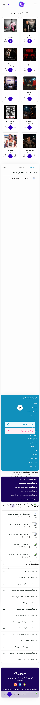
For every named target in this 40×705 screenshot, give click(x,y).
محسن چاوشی (32, 462)
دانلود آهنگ (32, 168)
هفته (12, 506)
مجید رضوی (33, 415)
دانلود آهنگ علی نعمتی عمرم (28, 483)
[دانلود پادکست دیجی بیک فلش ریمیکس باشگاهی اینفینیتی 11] (10, 83)
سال (3, 506)
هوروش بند (33, 455)
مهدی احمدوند (32, 459)
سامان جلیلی (33, 467)
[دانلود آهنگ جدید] (21, 4)
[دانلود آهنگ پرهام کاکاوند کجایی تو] (10, 54)
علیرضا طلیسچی (32, 451)
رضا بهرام (34, 447)
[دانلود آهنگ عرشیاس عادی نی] (10, 140)
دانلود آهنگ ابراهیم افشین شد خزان (26, 487)
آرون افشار (33, 435)
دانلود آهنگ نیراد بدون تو (29, 499)
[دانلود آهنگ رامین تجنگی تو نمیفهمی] (29, 83)
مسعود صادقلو (32, 439)
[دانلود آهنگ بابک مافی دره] (29, 25)
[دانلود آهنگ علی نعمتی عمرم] (10, 25)
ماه (8, 506)
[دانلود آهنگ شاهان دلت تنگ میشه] (10, 112)
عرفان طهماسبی (32, 411)
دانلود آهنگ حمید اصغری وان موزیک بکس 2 (23, 495)
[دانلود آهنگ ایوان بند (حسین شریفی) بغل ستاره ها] (29, 140)
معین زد (34, 427)
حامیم (35, 419)
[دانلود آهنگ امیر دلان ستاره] (29, 54)
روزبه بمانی (33, 443)
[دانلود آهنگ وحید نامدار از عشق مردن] (29, 112)
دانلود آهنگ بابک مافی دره (28, 479)
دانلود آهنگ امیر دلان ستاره (28, 491)
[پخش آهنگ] (9, 4)
